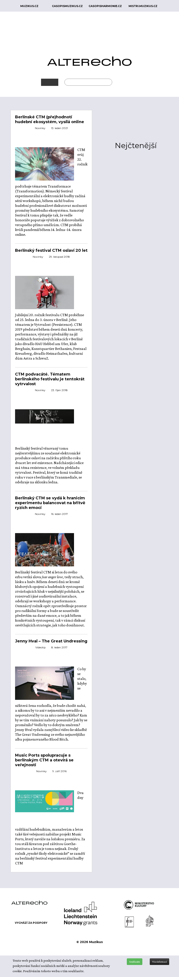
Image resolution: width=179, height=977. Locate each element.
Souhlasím (134, 961)
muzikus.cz (29, 6)
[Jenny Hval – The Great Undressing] (44, 683)
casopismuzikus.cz (67, 6)
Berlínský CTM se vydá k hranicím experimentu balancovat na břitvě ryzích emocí (50, 503)
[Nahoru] (172, 950)
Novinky (40, 128)
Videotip (40, 647)
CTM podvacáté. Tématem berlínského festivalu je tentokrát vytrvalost (49, 379)
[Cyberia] (44, 163)
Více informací (159, 961)
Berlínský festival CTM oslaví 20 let (51, 250)
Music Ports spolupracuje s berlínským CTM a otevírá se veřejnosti (44, 760)
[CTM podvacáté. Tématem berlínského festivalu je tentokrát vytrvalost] (44, 416)
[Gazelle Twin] (44, 292)
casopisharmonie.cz (105, 6)
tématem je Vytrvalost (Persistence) (43, 324)
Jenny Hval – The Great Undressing (51, 641)
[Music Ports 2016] (44, 801)
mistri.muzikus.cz (143, 6)
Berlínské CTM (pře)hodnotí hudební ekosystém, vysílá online (49, 119)
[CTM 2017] (44, 553)
